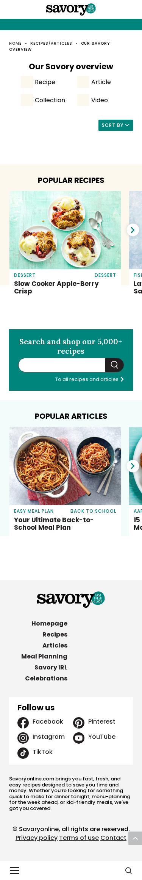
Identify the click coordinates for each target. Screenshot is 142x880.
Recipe (45, 82)
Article (101, 82)
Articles (54, 645)
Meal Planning (44, 656)
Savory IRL (50, 667)
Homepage (49, 623)
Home (15, 43)
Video (99, 100)
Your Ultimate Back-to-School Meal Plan (54, 523)
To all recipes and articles (87, 379)
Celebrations (46, 678)
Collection (50, 100)
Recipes (54, 634)
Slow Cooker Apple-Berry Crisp (56, 287)
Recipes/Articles (51, 43)
